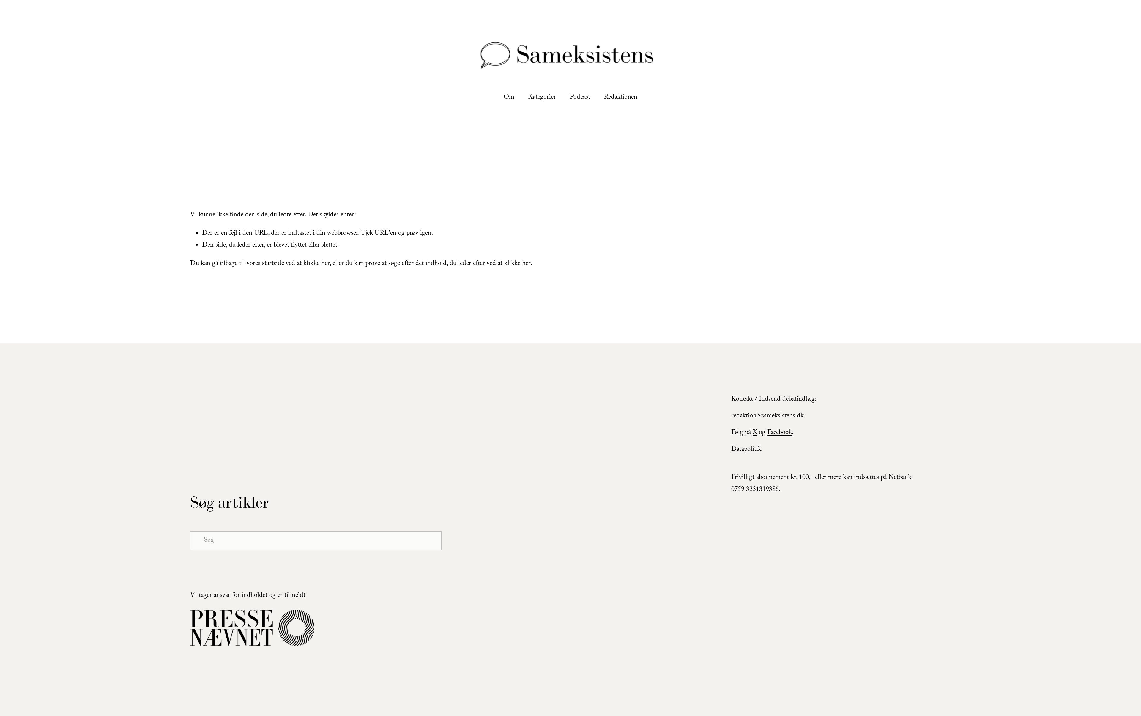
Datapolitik (746, 449)
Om (509, 97)
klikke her (316, 263)
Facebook (779, 433)
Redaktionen (620, 97)
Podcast (580, 97)
